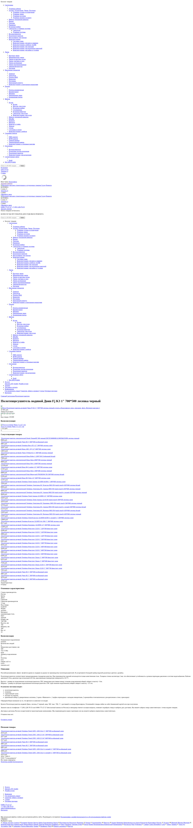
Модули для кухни (19, 106)
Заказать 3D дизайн (11, 384)
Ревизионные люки (15, 95)
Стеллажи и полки (15, 130)
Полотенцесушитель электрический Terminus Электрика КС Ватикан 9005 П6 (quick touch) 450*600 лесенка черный (41, 514)
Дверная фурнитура (15, 66)
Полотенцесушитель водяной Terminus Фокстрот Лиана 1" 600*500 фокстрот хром (29, 557)
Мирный (174, 822)
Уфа (9, 826)
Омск (62, 824)
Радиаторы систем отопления (19, 151)
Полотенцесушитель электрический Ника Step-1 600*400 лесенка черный (26, 471)
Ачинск (16, 822)
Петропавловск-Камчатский (103, 824)
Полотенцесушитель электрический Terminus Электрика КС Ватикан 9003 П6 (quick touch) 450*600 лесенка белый (40, 510)
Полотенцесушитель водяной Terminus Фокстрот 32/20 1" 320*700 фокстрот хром (29, 536)
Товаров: (4, 191)
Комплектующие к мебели (18, 131)
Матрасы (12, 122)
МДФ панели (13, 139)
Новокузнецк (18, 824)
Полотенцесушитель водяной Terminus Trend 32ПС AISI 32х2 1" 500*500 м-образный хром (32, 731)
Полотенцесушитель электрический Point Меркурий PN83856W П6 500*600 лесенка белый (32, 474)
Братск (55, 822)
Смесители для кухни (20, 113)
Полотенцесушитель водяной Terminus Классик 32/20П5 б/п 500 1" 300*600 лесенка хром (32, 521)
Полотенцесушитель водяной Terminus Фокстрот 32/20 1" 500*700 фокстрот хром (29, 543)
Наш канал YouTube (7, 765)
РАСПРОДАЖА (10, 162)
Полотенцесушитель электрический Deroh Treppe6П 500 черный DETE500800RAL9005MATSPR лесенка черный (40, 438)
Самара (146, 824)
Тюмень (174, 824)
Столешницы (17, 110)
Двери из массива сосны (17, 59)
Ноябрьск (55, 824)
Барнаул (30, 822)
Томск (169, 824)
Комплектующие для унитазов (23, 46)
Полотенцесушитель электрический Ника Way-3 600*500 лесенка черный (26, 463)
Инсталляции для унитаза (18, 37)
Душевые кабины (15, 9)
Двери (7, 52)
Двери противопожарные (17, 65)
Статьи (41, 391)
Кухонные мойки (15, 27)
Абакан (4, 822)
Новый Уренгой (39, 824)
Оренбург (68, 824)
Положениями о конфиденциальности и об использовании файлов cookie (86, 817)
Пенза (86, 824)
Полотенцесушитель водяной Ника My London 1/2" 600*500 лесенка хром (26, 467)
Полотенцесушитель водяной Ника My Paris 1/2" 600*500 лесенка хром (25, 478)
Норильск (48, 824)
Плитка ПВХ (13, 77)
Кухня (11, 102)
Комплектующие (14, 39)
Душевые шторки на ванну (22, 18)
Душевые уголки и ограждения (23, 12)
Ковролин (12, 79)
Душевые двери (18, 14)
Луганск (166, 822)
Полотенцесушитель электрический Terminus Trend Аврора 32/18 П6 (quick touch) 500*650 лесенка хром (37, 500)
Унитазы (12, 23)
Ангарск (11, 822)
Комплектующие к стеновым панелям (22, 144)
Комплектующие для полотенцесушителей (27, 48)
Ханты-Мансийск (27, 826)
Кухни (15, 104)
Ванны (11, 21)
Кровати (12, 120)
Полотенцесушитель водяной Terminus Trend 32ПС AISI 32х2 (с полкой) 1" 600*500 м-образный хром (36, 753)
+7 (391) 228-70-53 (18, 207)
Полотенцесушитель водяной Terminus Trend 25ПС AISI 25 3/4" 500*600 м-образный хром (32, 734)
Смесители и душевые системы (19, 28)
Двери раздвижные (15, 63)
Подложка (12, 81)
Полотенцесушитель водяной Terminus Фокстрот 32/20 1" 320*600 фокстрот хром (29, 532)
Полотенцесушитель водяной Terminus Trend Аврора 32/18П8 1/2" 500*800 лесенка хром (31, 496)
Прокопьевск (117, 824)
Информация (9, 389)
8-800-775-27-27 (6, 207)
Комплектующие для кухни (22, 115)
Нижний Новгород (7, 824)
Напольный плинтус (16, 83)
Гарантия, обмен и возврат (30, 391)
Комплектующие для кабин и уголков (26, 50)
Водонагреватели (15, 34)
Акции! (7, 385)
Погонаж (12, 68)
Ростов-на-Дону (129, 824)
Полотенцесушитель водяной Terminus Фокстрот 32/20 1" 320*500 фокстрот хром (29, 528)
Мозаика (12, 93)
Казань (113, 822)
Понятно (4, 819)
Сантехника (9, 5)
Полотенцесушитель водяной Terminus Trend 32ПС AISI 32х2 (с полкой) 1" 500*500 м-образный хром (36, 749)
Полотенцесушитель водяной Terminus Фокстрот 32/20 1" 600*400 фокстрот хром (29, 546)
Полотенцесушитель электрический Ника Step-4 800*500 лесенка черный (26, 460)
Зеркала (11, 126)
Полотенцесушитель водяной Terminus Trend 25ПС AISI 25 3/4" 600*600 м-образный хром (32, 738)
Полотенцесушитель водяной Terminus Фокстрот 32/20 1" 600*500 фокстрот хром (29, 550)
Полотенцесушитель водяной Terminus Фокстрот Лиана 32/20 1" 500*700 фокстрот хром (31, 568)
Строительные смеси (12, 157)
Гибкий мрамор (14, 140)
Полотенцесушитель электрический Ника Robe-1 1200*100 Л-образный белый (28, 456)
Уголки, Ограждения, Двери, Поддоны (22, 10)
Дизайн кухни (23, 384)
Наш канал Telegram (8, 767)
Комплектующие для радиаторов (20, 155)
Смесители (16, 30)
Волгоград (73, 822)
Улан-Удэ (182, 824)
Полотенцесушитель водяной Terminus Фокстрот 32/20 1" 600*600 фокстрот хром (29, 554)
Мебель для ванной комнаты (18, 19)
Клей (10, 160)
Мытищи (186, 822)
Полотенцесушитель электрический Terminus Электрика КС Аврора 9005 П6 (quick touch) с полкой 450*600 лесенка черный (44, 492)
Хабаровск (17, 826)
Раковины (12, 25)
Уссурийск (4, 826)
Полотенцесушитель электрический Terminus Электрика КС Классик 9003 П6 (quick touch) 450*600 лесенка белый (40, 485)
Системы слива (18, 41)
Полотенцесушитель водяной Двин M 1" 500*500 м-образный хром (24, 572)
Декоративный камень (16, 142)
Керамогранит (14, 92)
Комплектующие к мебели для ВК (24, 45)
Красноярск (13, 182)
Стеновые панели (11, 133)
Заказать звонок (6, 209)
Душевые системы (19, 32)
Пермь (91, 824)
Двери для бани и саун (16, 61)
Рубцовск (138, 824)
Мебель (7, 99)
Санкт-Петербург (155, 824)
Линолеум (12, 75)
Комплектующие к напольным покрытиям (23, 84)
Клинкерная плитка (15, 97)
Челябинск (44, 826)
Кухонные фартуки (19, 111)
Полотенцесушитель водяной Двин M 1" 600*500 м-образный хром (24, 442)
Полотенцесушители (16, 36)
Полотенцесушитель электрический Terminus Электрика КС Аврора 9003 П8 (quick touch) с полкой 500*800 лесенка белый (43, 507)
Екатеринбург (97, 822)
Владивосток (64, 822)
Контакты (8, 393)
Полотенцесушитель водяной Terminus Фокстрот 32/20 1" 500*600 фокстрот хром (29, 539)
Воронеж (80, 822)
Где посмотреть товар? (12, 391)
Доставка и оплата (11, 387)
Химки (36, 826)
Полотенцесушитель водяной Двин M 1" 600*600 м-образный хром (24, 579)
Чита (49, 826)
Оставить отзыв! (6, 719)
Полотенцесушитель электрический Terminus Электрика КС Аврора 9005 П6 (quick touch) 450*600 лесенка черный (40, 489)
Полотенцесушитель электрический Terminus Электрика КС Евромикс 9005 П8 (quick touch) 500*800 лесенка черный (41, 503)
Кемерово (120, 822)
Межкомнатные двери (16, 57)
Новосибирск (28, 824)
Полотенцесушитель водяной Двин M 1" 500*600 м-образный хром (24, 575)
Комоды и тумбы (15, 124)
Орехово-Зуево (77, 824)
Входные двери (14, 55)
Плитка (7, 86)
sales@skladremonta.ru (8, 808)
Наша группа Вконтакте (9, 763)
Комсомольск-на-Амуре (132, 822)
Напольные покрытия (12, 70)
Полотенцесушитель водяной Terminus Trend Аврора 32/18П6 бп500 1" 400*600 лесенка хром (33, 481)
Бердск (36, 822)
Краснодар (144, 822)
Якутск (70, 826)
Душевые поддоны (19, 16)
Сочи (163, 824)
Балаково (24, 822)
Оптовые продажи (51, 391)
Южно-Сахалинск (60, 826)
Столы (11, 128)
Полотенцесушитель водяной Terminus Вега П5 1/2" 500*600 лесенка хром (26, 445)
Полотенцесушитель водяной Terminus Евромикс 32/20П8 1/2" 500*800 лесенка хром (30, 525)
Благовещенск (48, 822)
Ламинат (12, 74)
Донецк (87, 822)
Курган (159, 822)
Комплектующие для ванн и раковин (25, 43)
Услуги (7, 382)
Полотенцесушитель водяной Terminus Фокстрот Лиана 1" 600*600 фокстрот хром (29, 561)
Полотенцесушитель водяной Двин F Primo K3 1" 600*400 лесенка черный (27, 453)
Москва (180, 822)
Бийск (41, 822)
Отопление (8, 146)
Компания (8, 794)
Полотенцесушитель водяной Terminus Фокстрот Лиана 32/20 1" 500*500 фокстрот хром (31, 565)
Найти (22, 166)
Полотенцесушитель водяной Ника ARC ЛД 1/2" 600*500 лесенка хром (26, 449)
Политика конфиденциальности (12, 762)
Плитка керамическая (16, 90)
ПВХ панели (13, 137)
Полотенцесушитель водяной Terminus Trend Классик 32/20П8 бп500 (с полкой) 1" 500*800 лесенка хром (37, 518)
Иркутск (107, 822)
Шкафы (11, 119)
